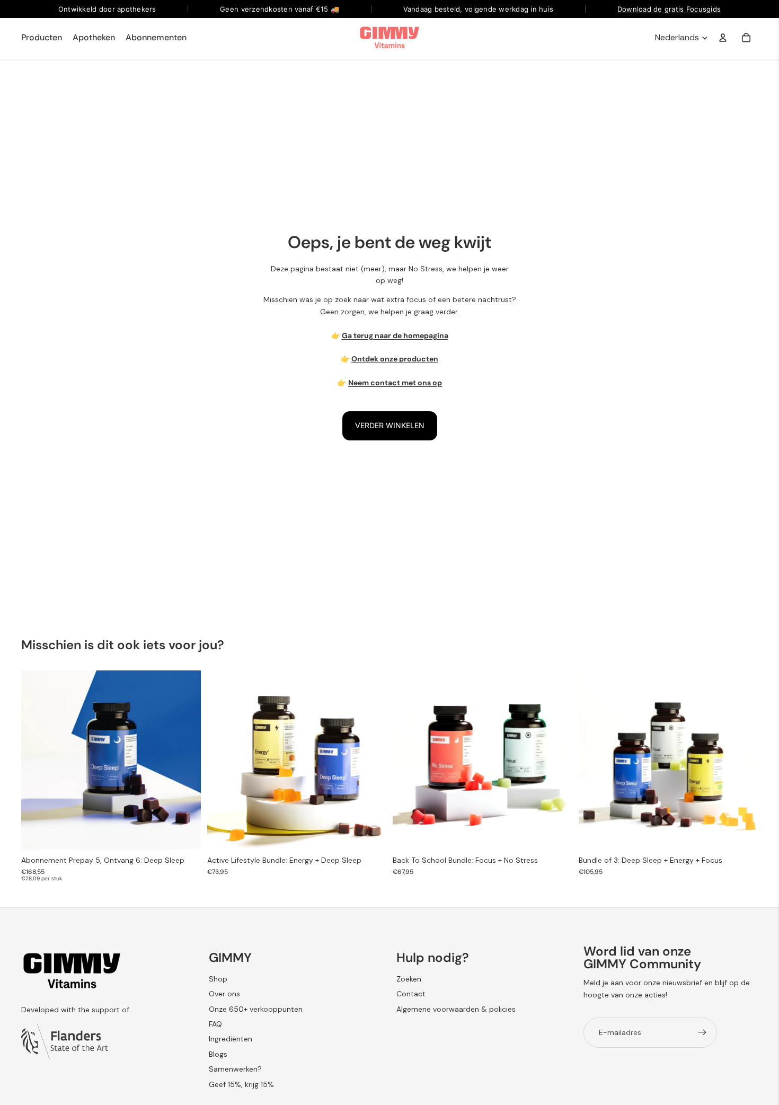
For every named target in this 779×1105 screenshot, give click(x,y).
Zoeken (408, 979)
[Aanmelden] (702, 1032)
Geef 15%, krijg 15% (241, 1084)
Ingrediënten (230, 1039)
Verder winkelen (389, 425)
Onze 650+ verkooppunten (256, 1009)
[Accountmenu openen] (722, 37)
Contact (411, 993)
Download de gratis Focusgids (669, 9)
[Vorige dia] (37, 760)
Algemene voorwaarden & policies (456, 1009)
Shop (218, 979)
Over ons (224, 993)
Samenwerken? (235, 1069)
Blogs (218, 1054)
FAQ (215, 1024)
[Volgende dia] (185, 760)
